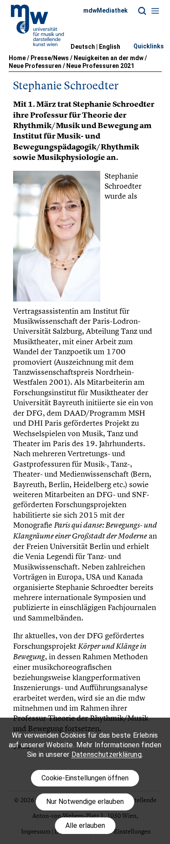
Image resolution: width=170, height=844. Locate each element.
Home (17, 57)
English (109, 46)
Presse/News (50, 57)
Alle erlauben (85, 825)
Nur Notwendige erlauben (85, 801)
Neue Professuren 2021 (100, 65)
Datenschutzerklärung (106, 754)
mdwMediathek (105, 10)
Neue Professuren (35, 65)
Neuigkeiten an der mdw (108, 57)
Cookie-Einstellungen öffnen (85, 778)
